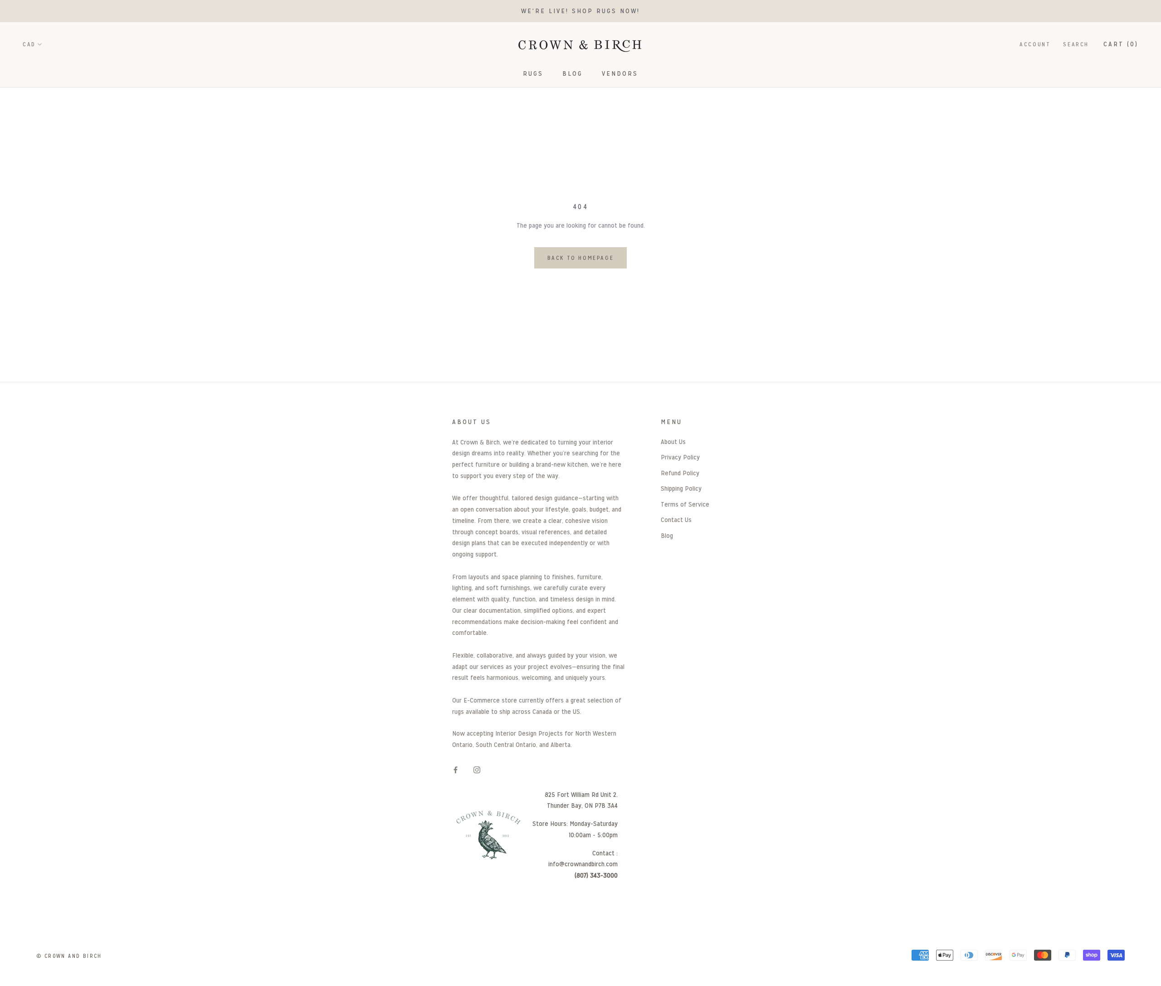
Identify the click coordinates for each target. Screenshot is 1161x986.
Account (1035, 44)
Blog (572, 73)
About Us (673, 441)
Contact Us (676, 519)
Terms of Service (685, 504)
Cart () (1120, 43)
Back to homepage (580, 258)
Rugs (533, 73)
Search (1076, 44)
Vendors (620, 73)
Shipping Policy (681, 488)
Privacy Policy (680, 457)
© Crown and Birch (69, 956)
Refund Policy (680, 473)
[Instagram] (476, 770)
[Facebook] (455, 770)
